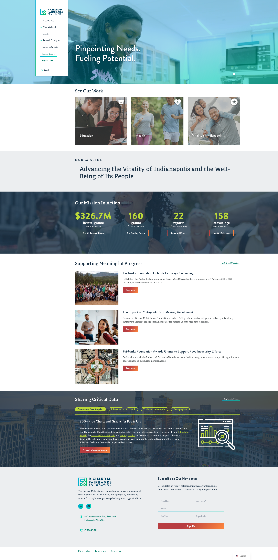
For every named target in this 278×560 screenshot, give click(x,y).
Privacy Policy (84, 550)
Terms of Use (100, 550)
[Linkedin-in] (80, 506)
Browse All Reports (178, 233)
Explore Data (47, 60)
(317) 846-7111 (90, 530)
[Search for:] (53, 70)
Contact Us (116, 550)
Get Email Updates (230, 262)
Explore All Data (231, 398)
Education (116, 409)
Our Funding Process (136, 233)
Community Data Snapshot (90, 409)
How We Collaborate (222, 233)
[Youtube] (88, 506)
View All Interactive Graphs (95, 449)
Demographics (180, 409)
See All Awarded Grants (93, 233)
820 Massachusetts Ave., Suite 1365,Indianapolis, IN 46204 (100, 518)
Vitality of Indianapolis (154, 409)
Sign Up (191, 526)
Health (132, 409)
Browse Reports (48, 54)
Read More (130, 290)
